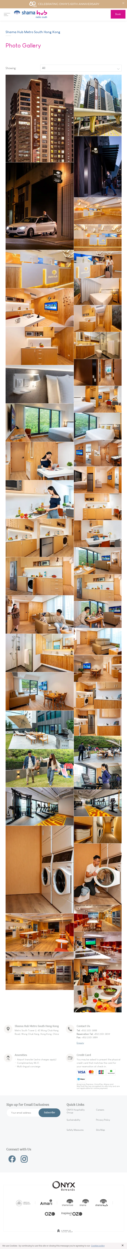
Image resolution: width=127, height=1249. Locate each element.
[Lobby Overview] (98, 210)
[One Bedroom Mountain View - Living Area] (98, 641)
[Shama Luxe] (67, 1203)
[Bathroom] (98, 345)
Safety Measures (75, 1130)
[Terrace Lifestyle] (98, 749)
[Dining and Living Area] (40, 691)
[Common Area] (98, 918)
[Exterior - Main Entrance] (98, 166)
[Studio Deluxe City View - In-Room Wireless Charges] (40, 384)
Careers (100, 1109)
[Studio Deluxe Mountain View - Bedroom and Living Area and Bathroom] (98, 480)
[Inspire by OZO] (71, 1213)
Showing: (11, 68)
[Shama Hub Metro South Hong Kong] (30, 14)
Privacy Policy (103, 1119)
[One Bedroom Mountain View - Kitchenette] (40, 576)
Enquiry (80, 1043)
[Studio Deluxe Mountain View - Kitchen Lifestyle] (40, 499)
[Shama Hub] (101, 1203)
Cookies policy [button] (98, 1246)
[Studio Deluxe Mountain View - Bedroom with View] (40, 422)
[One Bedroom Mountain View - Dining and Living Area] (98, 560)
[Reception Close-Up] (40, 269)
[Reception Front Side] (98, 237)
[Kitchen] (98, 318)
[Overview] (98, 668)
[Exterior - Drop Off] (40, 206)
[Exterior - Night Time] (40, 118)
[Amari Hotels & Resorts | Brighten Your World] (46, 1203)
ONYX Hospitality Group (76, 1111)
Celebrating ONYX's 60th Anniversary (68, 4)
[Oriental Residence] (23, 1203)
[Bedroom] (98, 291)
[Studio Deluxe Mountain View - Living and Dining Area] (98, 453)
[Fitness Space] (98, 776)
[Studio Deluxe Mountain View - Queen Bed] (98, 426)
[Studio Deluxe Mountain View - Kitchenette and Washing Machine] (40, 538)
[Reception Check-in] (98, 264)
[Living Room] (40, 307)
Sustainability (73, 1119)
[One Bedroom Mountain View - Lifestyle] (40, 614)
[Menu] (7, 14)
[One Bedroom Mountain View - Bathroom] (40, 653)
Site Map (100, 1130)
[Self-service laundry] (98, 830)
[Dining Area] (40, 461)
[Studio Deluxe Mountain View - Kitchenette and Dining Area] (98, 533)
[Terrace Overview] (40, 730)
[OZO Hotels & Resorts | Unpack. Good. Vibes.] (50, 1213)
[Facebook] (12, 1158)
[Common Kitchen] (98, 945)
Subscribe (49, 1113)
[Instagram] (24, 1158)
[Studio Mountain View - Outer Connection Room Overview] (98, 372)
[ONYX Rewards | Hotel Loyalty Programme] (63, 1184)
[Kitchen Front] (40, 346)
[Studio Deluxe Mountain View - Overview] (98, 399)
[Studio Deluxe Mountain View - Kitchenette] (98, 507)
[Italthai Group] (65, 1233)
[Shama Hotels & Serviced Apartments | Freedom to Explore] (84, 1203)
